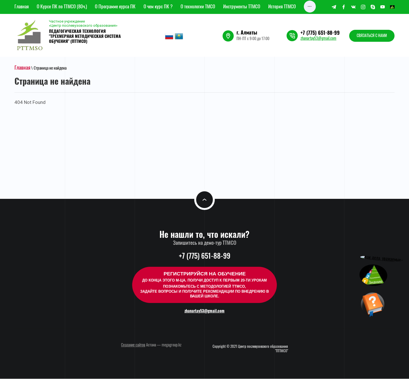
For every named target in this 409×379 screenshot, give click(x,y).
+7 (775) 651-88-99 (320, 33)
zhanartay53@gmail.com (318, 39)
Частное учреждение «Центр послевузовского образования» (83, 23)
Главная (22, 68)
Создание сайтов (133, 345)
